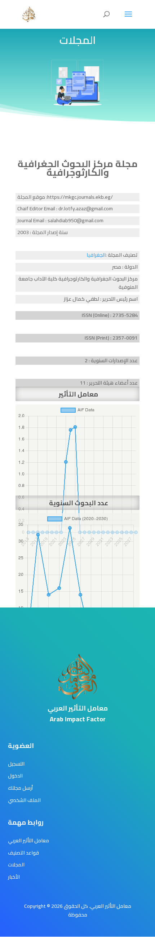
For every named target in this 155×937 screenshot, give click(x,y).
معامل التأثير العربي (28, 840)
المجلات (16, 864)
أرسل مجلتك (20, 788)
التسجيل (16, 763)
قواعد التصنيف (23, 852)
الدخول (15, 775)
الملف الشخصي (24, 800)
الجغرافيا (96, 255)
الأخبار (14, 877)
